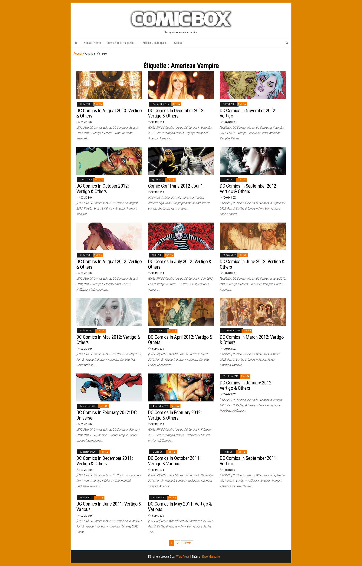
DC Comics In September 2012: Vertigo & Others (248, 188)
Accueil (78, 53)
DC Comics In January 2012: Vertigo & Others (246, 385)
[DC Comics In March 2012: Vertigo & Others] (253, 312)
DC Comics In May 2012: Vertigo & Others (108, 339)
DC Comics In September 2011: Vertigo (248, 460)
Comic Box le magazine (121, 43)
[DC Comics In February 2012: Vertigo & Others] (181, 387)
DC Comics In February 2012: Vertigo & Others (175, 415)
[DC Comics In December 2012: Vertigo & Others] (181, 85)
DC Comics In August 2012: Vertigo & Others (109, 264)
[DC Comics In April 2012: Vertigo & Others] (181, 312)
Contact (178, 43)
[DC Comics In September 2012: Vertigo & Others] (253, 160)
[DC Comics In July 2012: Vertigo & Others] (181, 236)
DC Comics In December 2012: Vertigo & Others (176, 113)
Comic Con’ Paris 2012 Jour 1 (175, 186)
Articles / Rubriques (155, 43)
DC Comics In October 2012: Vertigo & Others (102, 188)
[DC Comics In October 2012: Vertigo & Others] (109, 160)
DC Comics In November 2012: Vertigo (248, 113)
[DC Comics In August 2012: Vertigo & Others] (109, 236)
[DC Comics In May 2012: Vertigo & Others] (109, 312)
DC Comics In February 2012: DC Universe (106, 415)
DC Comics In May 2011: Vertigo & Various (180, 506)
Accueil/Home (92, 43)
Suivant (187, 543)
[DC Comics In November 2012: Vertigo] (253, 85)
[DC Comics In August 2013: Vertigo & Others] (109, 85)
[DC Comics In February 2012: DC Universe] (109, 387)
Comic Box (86, 122)
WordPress (182, 556)
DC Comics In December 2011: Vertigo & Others (104, 460)
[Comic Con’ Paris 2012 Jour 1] (181, 160)
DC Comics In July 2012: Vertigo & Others (179, 264)
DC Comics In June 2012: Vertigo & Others (252, 264)
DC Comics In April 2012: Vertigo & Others (180, 339)
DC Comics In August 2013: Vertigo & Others (109, 113)
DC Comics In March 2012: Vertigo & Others (252, 339)
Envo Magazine (211, 556)
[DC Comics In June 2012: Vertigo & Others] (253, 236)
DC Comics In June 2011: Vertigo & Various (108, 506)
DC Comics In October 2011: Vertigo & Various (174, 460)
